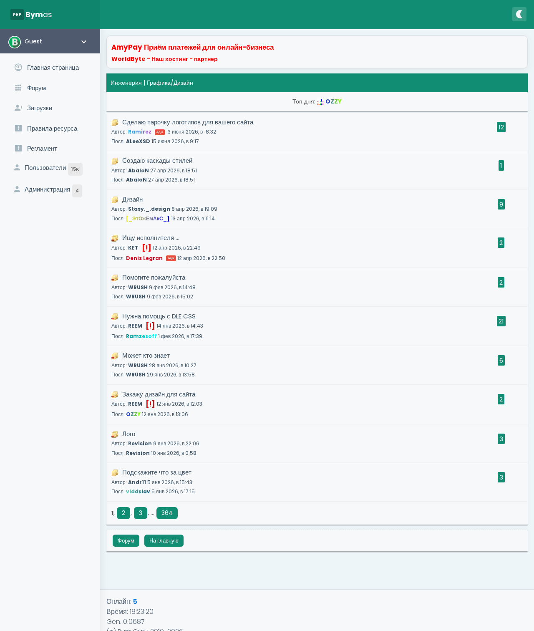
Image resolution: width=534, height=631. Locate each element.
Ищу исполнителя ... (168, 247)
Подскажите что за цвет (153, 481)
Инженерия (126, 82)
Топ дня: (317, 101)
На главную (164, 541)
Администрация (52, 189)
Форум (126, 541)
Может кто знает (153, 364)
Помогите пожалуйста (153, 286)
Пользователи (52, 167)
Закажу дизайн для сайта (156, 404)
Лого (155, 443)
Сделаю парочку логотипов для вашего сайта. (182, 131)
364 (167, 513)
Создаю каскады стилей (154, 169)
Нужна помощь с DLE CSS (157, 326)
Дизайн (164, 208)
